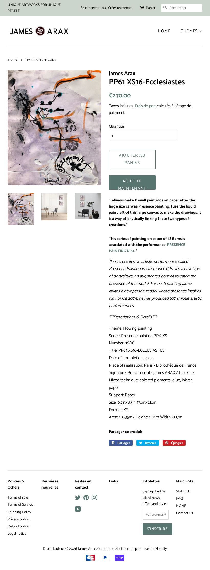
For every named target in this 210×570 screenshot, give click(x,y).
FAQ (179, 498)
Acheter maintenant (132, 184)
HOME (181, 506)
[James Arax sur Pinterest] (86, 499)
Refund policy (18, 526)
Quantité (116, 126)
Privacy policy (18, 519)
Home (164, 31)
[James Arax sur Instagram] (94, 499)
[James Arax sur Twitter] (78, 499)
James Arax (87, 549)
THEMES (190, 31)
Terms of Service (20, 505)
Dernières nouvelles (49, 484)
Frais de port (145, 105)
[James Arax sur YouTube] (78, 510)
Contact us (184, 513)
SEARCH (182, 491)
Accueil (13, 60)
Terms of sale (18, 497)
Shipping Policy (19, 512)
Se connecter (90, 8)
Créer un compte (120, 8)
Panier (150, 8)
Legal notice (17, 534)
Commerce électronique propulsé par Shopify (132, 549)
